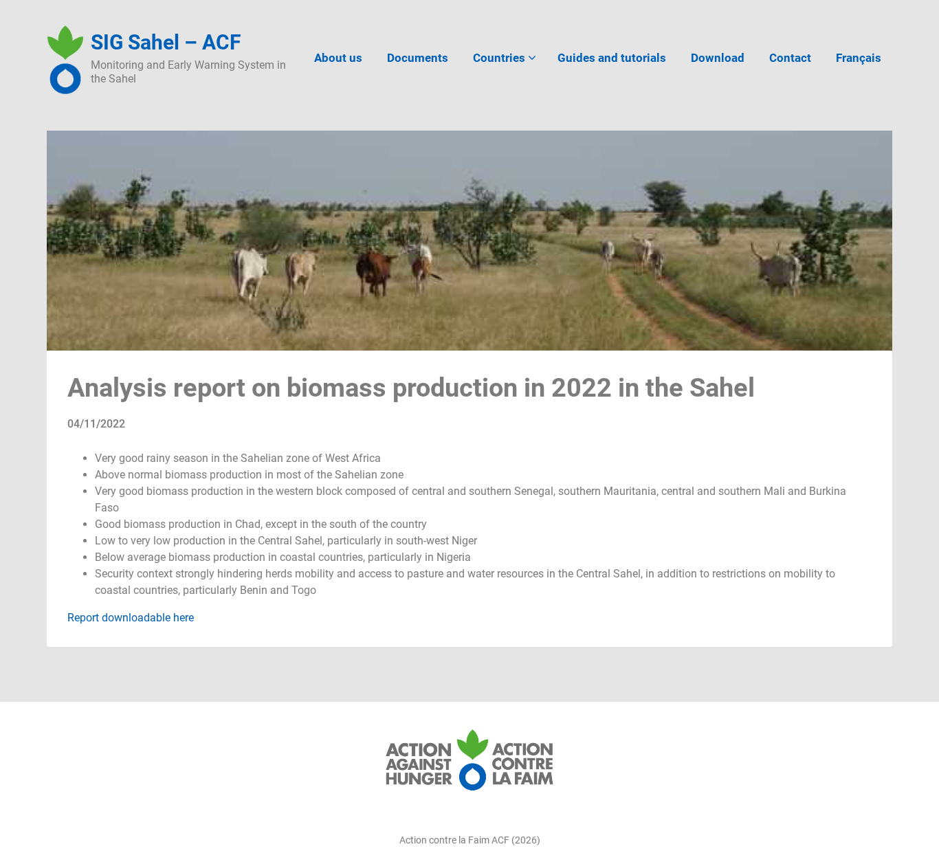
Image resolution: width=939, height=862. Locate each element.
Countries (499, 58)
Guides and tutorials (611, 58)
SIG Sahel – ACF (166, 42)
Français (858, 58)
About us (338, 58)
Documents (417, 58)
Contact (790, 58)
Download (717, 58)
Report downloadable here (130, 617)
